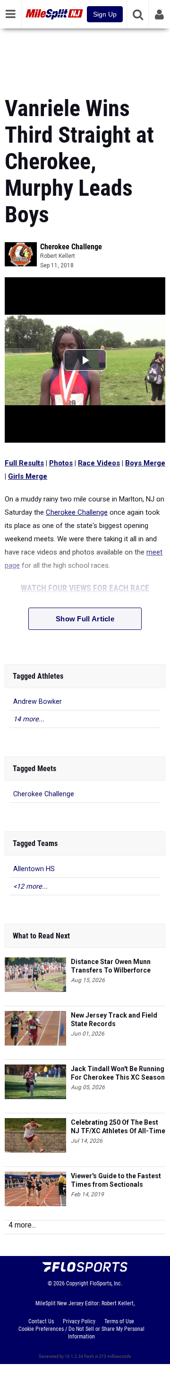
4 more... (22, 1224)
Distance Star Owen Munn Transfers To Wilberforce (111, 966)
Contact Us (41, 1321)
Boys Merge (145, 463)
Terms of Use (119, 1321)
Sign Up (105, 14)
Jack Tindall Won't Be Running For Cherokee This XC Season (118, 1073)
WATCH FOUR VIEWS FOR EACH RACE (85, 588)
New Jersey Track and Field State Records (114, 1019)
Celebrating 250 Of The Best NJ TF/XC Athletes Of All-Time (118, 1127)
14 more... (28, 719)
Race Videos (99, 463)
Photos (61, 463)
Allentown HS (34, 869)
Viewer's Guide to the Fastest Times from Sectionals (116, 1180)
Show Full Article (85, 619)
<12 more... (30, 887)
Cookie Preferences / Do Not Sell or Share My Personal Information (81, 1333)
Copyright (77, 1283)
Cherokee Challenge (71, 246)
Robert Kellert (57, 256)
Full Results (24, 463)
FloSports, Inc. (106, 1283)
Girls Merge (27, 476)
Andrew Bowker (37, 702)
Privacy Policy (79, 1321)
